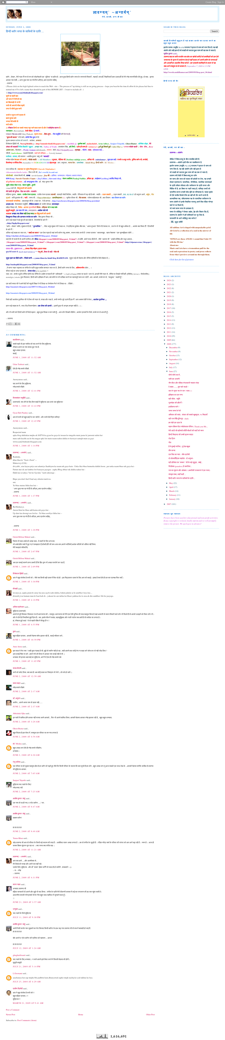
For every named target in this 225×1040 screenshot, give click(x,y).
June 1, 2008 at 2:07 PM (26, 551)
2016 (169, 312)
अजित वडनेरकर (18, 606)
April (171, 487)
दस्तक (126, 146)
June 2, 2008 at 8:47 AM (26, 806)
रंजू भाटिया (16, 761)
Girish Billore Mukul (22, 537)
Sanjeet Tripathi (19, 780)
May (171, 483)
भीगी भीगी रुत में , (175, 374)
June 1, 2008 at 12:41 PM (27, 390)
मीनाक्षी (15, 588)
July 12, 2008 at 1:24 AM (27, 948)
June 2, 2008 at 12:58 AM (27, 676)
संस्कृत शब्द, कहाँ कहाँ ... (177, 474)
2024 (169, 280)
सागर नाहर (17, 884)
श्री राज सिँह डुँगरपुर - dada (179, 418)
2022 (169, 288)
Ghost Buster (18, 728)
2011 (169, 332)
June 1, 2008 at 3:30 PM (26, 581)
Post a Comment (12, 1009)
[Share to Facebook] (16, 323)
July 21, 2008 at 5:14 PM (26, 966)
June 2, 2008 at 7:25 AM (26, 791)
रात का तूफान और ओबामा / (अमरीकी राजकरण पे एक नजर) (189, 470)
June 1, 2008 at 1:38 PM (26, 529)
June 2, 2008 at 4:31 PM (26, 877)
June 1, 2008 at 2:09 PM (26, 566)
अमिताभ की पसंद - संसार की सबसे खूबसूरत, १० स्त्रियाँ (188, 414)
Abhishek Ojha (19, 713)
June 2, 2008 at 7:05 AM (26, 773)
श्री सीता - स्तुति (174, 398)
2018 (169, 304)
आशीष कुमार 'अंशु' (19, 798)
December (173, 347)
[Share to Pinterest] (19, 323)
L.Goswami (17, 973)
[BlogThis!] (10, 323)
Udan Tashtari (18, 364)
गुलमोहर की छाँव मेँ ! (175, 402)
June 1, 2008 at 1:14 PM (26, 445)
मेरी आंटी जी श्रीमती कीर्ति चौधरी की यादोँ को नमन (186, 430)
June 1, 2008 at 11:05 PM (27, 661)
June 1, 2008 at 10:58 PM (27, 639)
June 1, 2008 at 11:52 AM (27, 357)
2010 (169, 336)
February (173, 495)
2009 (169, 340)
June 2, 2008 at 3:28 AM (26, 721)
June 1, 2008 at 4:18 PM (26, 600)
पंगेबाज (10, 127)
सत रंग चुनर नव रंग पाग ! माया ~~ (180, 390)
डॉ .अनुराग (16, 698)
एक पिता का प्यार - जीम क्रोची (179, 454)
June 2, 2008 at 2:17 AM (26, 691)
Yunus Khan (18, 838)
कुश (14, 631)
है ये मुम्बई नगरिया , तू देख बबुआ (179, 446)
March (172, 491)
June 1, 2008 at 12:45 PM (27, 421)
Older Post (150, 1014)
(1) (51, 197)
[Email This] (7, 323)
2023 (169, 284)
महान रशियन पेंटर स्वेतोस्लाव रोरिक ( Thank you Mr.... (188, 426)
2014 (169, 320)
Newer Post (10, 1014)
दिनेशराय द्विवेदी (18, 573)
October (172, 355)
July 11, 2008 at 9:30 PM (26, 917)
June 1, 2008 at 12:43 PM (27, 405)
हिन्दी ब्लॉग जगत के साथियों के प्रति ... (182, 478)
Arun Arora (17, 646)
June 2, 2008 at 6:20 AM (26, 755)
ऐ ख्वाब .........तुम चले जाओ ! (178, 386)
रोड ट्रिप (172, 438)
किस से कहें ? (49, 251)
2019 (169, 300)
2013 (169, 324)
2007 (169, 504)
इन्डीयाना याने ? (174, 406)
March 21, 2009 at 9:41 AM (28, 1003)
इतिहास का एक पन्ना (176, 394)
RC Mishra (17, 743)
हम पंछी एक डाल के (175, 422)
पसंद (89, 149)
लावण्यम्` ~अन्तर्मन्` (112, 12)
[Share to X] (13, 323)
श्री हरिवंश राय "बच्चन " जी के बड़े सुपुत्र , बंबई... (185, 462)
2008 (169, 344)
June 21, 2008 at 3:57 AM (27, 902)
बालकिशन (16, 339)
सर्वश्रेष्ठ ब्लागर (53, 127)
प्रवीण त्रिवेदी (18, 988)
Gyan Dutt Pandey (20, 412)
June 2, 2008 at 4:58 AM (26, 736)
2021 (169, 292)
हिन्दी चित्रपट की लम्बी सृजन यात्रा (181, 434)
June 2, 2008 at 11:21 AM (27, 849)
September (173, 359)
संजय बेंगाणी (17, 668)
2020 (169, 296)
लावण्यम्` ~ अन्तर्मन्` (20, 452)
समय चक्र (17, 683)
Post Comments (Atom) (26, 1020)
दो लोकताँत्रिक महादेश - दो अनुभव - (181, 458)
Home (80, 1014)
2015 (169, 316)
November (173, 351)
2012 (169, 328)
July (171, 367)
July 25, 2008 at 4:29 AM (27, 981)
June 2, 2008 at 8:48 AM (26, 831)
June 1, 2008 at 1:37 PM (26, 495)
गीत (170, 442)
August (172, 363)
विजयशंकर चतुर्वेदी (19, 397)
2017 (169, 308)
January (172, 499)
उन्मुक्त (15, 909)
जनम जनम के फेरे (175, 410)
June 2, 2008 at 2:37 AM (26, 706)
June (171, 371)
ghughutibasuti (19, 955)
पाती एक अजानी (174, 378)
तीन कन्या (172, 450)
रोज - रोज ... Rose (146, 146)
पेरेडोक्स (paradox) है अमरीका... (180, 466)
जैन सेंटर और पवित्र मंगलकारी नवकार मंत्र (184, 382)
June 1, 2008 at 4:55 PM (26, 624)
